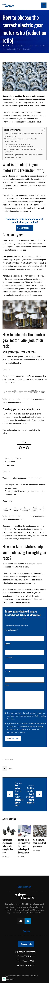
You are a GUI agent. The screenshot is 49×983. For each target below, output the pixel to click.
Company (9, 658)
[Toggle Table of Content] (41, 130)
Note (7, 685)
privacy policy (21, 713)
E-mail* (8, 644)
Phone (7, 671)
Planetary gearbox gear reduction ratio (21, 146)
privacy (40, 726)
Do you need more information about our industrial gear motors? (24, 223)
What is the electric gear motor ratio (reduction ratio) (23, 133)
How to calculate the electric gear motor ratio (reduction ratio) (21, 140)
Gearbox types (10, 136)
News (10, 768)
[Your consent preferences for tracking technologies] (4, 979)
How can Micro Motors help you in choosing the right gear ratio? (23, 150)
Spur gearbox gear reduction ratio (19, 144)
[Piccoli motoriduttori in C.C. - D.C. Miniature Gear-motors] (8, 5)
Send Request (12, 738)
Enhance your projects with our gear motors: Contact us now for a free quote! (24, 156)
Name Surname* (11, 630)
